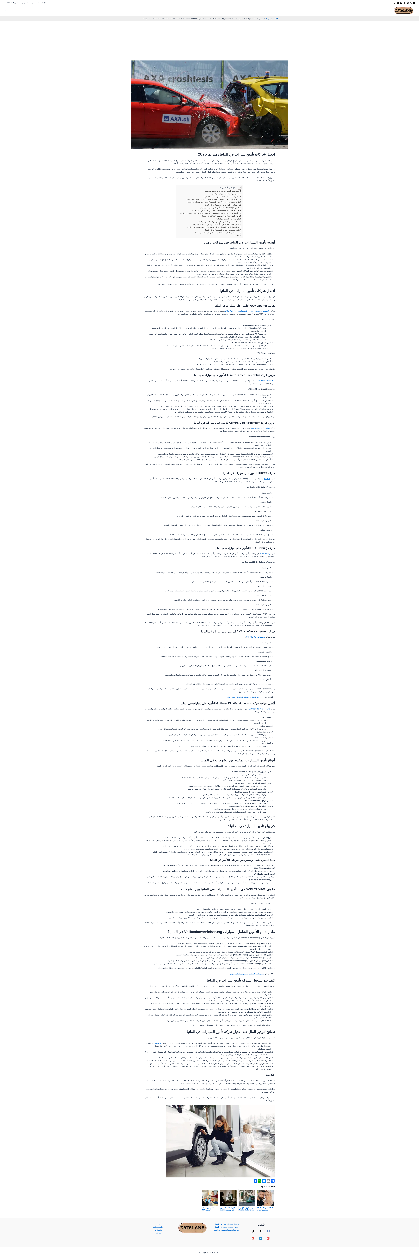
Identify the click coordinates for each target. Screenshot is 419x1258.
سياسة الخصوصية (27, 3)
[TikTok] (404, 3)
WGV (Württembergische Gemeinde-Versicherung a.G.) (247, 311)
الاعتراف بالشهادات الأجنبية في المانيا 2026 (167, 18)
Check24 (157, 1043)
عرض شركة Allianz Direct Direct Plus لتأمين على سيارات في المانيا (211, 199)
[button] (5, 10)
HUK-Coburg (265, 553)
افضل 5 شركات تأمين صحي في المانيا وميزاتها (247, 974)
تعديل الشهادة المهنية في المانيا (226, 1227)
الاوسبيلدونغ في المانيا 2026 (221, 18)
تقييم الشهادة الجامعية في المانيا (227, 1224)
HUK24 (267, 479)
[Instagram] (408, 3)
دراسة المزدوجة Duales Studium (197, 18)
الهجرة (248, 18)
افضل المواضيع (273, 18)
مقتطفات (158, 1230)
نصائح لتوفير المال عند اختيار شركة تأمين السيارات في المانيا (217, 233)
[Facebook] (414, 3)
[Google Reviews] (395, 3)
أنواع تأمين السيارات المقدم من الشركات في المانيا (220, 216)
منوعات (145, 18)
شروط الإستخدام (12, 3)
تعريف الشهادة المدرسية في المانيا (226, 1230)
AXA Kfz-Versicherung (255, 637)
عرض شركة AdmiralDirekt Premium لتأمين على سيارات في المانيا (212, 202)
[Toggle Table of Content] (238, 188)
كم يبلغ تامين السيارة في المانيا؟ (227, 219)
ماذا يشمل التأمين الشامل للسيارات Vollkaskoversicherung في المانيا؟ (212, 227)
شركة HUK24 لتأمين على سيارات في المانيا (221, 205)
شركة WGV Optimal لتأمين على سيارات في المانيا (219, 196)
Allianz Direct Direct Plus (264, 380)
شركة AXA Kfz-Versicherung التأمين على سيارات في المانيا (214, 210)
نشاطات (158, 1236)
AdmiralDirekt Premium (260, 428)
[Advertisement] (209, 37)
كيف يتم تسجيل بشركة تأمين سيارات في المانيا (222, 230)
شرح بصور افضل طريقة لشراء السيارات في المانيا (245, 697)
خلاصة (236, 235)
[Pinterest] (401, 3)
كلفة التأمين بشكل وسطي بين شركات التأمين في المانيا (218, 221)
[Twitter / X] (260, 1231)
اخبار (158, 1224)
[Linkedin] (398, 3)
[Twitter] (411, 3)
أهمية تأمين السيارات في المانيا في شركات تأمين (221, 191)
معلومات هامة (158, 1227)
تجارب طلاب (238, 18)
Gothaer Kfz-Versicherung (259, 709)
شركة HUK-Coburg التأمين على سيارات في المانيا (218, 208)
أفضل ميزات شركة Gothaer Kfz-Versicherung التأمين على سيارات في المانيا (209, 213)
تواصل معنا (42, 3)
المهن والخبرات (259, 18)
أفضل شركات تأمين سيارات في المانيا (225, 194)
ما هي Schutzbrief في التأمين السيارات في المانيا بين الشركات (216, 224)
